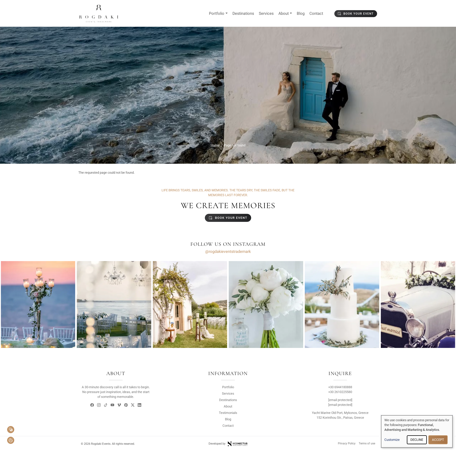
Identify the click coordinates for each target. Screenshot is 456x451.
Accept (438, 440)
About (283, 13)
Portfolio (216, 13)
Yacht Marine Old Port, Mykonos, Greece (340, 413)
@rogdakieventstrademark (228, 251)
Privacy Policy (347, 443)
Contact (316, 13)
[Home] (98, 7)
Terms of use (367, 443)
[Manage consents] (10, 440)
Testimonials (228, 413)
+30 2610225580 (340, 392)
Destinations (243, 13)
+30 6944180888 (340, 387)
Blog (301, 13)
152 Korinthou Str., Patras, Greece (340, 417)
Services (266, 13)
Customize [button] (392, 440)
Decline (416, 440)
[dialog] (416, 431)
